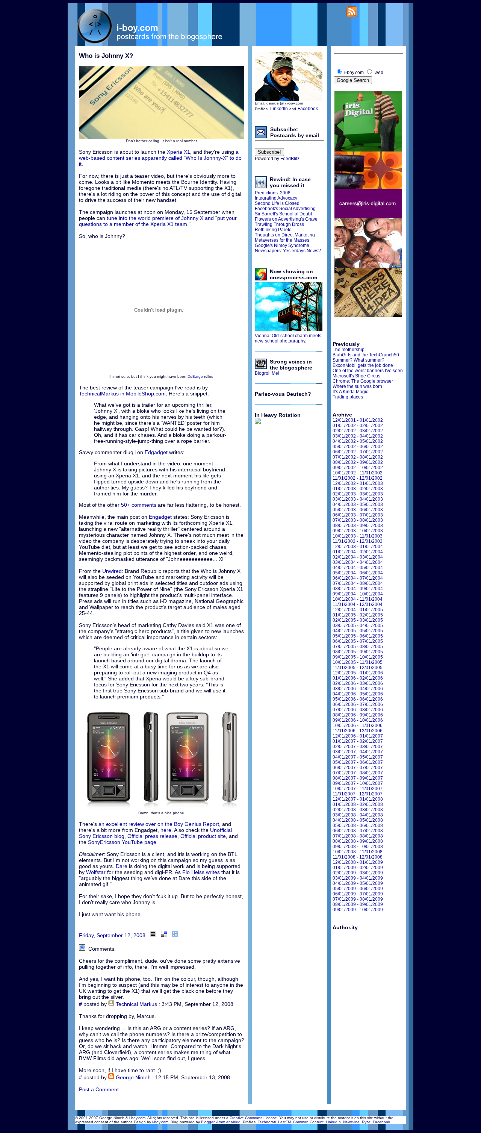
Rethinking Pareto (273, 229)
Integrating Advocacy (276, 198)
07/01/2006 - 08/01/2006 (358, 709)
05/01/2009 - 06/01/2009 (358, 888)
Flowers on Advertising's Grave (286, 219)
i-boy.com (137, 1118)
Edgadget (156, 452)
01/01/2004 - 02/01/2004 (358, 551)
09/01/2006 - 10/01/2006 (358, 720)
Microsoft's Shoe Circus (356, 376)
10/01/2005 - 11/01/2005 (358, 662)
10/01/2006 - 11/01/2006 (358, 725)
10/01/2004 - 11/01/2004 (358, 599)
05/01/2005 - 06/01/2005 (358, 636)
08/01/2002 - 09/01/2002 (358, 462)
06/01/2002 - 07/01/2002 (358, 451)
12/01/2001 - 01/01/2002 (358, 420)
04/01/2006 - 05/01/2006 (358, 694)
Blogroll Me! (267, 373)
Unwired (112, 571)
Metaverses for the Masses (282, 240)
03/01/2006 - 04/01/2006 (358, 688)
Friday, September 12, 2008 (112, 935)
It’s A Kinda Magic (350, 391)
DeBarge (195, 376)
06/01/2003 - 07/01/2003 (358, 515)
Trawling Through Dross (279, 224)
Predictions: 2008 (272, 192)
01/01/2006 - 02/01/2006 (358, 678)
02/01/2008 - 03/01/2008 (358, 809)
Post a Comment (99, 1089)
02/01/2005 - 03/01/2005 (358, 620)
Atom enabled (228, 1122)
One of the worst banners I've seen (368, 370)
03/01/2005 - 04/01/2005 (358, 625)
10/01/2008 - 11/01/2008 (358, 851)
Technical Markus (136, 1004)
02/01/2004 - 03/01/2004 (358, 557)
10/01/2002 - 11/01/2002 (358, 473)
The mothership (349, 349)
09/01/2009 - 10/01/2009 (358, 909)
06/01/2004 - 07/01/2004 (358, 578)
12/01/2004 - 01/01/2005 (358, 609)
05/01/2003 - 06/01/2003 (358, 509)
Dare (121, 866)
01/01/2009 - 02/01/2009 (358, 867)
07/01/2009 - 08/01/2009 (358, 899)
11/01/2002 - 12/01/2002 (358, 478)
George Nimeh (133, 1077)
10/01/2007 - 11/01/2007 (358, 788)
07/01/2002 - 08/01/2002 (358, 457)
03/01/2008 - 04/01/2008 (358, 815)
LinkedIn (279, 108)
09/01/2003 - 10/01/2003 (358, 530)
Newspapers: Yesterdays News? (288, 250)
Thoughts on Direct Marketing (285, 235)
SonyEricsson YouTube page (122, 842)
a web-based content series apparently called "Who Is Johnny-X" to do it (160, 158)
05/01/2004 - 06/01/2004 (358, 573)
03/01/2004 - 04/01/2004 (358, 562)
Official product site (203, 836)
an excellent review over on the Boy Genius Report (158, 824)
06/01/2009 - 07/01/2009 (358, 894)
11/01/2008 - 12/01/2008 (358, 857)
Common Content (308, 1122)
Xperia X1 (178, 152)
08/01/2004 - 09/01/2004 (358, 588)
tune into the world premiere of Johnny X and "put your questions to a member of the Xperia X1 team (158, 221)
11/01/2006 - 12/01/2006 (358, 730)
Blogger (207, 1122)
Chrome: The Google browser (363, 381)
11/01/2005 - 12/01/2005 (358, 667)
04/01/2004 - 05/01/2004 (358, 567)
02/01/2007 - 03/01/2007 (358, 746)
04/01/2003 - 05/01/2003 (358, 504)
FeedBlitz (289, 158)
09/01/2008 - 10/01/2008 (358, 846)
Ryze (366, 1122)
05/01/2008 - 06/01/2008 (358, 825)
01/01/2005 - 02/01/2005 (358, 615)
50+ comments (138, 505)
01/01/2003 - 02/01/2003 (358, 488)
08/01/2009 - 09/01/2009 (358, 904)
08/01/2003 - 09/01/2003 (358, 525)
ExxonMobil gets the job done (363, 365)
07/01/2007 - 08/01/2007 (358, 773)
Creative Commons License (253, 1118)
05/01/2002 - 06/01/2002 (358, 446)
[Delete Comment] (235, 1004)
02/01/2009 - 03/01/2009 (358, 873)
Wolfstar (96, 872)
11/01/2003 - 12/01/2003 (358, 541)
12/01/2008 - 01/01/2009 (358, 862)
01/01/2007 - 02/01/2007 (358, 741)
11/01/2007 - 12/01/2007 (358, 794)
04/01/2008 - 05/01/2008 (358, 820)
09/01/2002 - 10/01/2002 (358, 467)
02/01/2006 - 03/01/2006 (358, 683)
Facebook (308, 108)
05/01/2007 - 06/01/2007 (358, 762)
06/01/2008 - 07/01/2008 (358, 830)
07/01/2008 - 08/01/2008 (358, 836)
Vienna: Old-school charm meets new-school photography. (288, 338)
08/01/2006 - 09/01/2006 (358, 715)
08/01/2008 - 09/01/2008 (358, 841)
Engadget (161, 517)
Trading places (348, 397)
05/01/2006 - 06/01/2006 (358, 699)
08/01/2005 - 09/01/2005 (358, 651)
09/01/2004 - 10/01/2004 (358, 594)
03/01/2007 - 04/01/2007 (358, 751)
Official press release (152, 836)
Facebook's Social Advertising (285, 208)
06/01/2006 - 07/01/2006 (358, 704)
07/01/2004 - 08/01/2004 (358, 583)
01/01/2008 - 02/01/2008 (358, 804)
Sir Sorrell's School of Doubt (283, 214)
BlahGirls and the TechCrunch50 (366, 354)
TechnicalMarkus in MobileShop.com (122, 394)
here (165, 830)
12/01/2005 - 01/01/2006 (358, 673)
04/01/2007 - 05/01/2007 (358, 757)
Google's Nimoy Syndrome (282, 245)
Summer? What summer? (358, 360)
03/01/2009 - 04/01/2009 (358, 878)
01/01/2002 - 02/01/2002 (358, 425)
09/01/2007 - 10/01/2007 (358, 783)
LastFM (284, 1122)
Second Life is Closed (277, 203)
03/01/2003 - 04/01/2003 (358, 499)
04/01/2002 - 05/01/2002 (358, 441)
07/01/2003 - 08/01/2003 (358, 520)
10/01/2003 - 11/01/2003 (358, 536)
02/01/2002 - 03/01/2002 (358, 430)
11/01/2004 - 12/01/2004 (358, 604)
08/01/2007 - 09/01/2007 (358, 778)
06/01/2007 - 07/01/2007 (358, 767)
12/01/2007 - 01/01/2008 (358, 799)
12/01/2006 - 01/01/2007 (358, 736)
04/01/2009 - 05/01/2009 (358, 883)
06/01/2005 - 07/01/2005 (358, 641)
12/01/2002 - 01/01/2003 (358, 483)
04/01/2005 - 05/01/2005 (358, 630)
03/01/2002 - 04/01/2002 (358, 436)
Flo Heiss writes (201, 872)
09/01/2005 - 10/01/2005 (358, 657)
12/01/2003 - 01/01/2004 (358, 546)
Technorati (267, 1122)
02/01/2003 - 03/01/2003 (358, 494)
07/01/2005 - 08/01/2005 (358, 646)
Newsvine (351, 1122)
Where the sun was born (357, 386)
